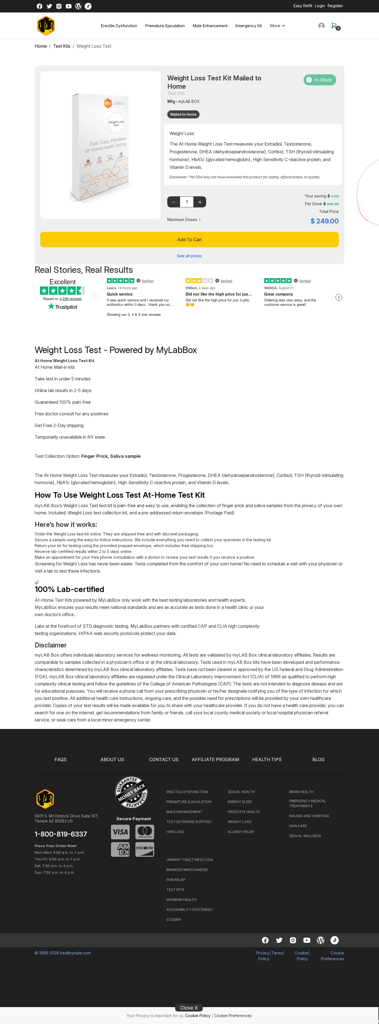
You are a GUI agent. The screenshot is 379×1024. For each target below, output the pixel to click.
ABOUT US (112, 759)
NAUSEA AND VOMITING (309, 816)
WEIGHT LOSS (239, 822)
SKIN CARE (298, 826)
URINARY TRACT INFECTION (189, 860)
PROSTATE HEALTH (244, 812)
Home (41, 46)
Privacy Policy (262, 956)
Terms (277, 953)
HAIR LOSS (175, 832)
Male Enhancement (210, 25)
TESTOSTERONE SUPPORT (189, 822)
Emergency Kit (249, 25)
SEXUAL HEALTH (241, 792)
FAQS (61, 759)
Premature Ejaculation (165, 25)
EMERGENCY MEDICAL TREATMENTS (307, 803)
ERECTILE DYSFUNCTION (187, 792)
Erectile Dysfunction (119, 25)
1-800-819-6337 (61, 834)
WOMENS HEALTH (181, 900)
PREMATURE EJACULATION (188, 802)
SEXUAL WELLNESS (305, 836)
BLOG (318, 759)
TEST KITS (175, 890)
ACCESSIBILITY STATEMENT (189, 910)
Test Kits (61, 46)
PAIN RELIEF (176, 880)
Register (335, 5)
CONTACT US (163, 759)
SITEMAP (173, 920)
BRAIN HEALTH (301, 792)
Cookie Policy (198, 1015)
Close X (189, 1008)
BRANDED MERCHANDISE (187, 870)
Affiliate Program (215, 759)
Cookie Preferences (233, 1015)
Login (320, 5)
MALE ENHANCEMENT (184, 812)
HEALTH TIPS (267, 759)
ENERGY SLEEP (240, 802)
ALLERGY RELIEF (241, 832)
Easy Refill (303, 5)
